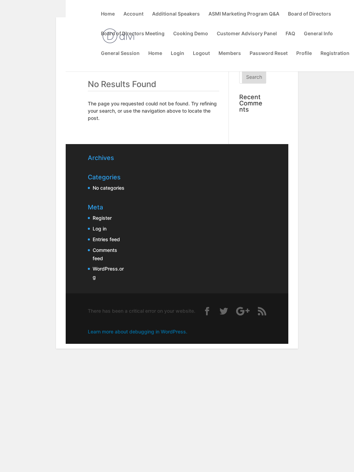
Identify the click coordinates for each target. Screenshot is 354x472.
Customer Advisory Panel (247, 33)
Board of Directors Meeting (133, 33)
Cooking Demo (190, 33)
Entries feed (106, 239)
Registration (335, 53)
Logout (201, 53)
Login (177, 53)
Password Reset (269, 53)
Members (229, 53)
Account (133, 14)
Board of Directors (309, 14)
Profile (304, 53)
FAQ (290, 33)
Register (102, 218)
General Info (318, 33)
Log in (99, 229)
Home (108, 14)
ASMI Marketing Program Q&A (243, 14)
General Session (120, 53)
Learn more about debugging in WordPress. (137, 331)
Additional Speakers (176, 14)
